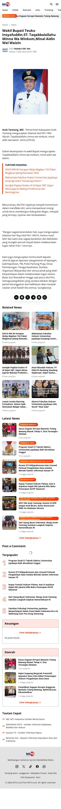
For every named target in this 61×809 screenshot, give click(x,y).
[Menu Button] (57, 4)
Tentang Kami (11, 773)
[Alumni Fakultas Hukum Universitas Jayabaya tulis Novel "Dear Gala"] (45, 389)
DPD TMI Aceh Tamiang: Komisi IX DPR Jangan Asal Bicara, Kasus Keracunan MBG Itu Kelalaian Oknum (37, 506)
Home (5, 10)
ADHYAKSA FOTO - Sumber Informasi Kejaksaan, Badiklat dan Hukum (29, 726)
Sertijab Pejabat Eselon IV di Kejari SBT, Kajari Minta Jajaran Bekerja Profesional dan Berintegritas (29, 189)
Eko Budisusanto (27, 480)
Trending (49, 10)
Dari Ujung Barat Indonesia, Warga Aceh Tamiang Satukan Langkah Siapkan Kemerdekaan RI (38, 525)
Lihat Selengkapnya (28, 537)
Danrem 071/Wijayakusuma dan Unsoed (36, 461)
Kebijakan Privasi (38, 773)
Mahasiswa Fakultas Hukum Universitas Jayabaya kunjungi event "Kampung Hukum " (44, 336)
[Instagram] (17, 766)
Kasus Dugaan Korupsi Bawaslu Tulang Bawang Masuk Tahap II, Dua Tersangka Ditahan (38, 431)
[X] (27, 297)
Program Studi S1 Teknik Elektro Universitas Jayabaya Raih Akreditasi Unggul (37, 449)
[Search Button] (51, 4)
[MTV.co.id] (6, 4)
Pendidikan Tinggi (27, 443)
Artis (38, 10)
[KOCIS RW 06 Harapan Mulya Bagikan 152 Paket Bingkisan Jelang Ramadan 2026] (15, 321)
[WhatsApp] (44, 297)
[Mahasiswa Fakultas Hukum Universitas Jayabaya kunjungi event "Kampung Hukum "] (45, 321)
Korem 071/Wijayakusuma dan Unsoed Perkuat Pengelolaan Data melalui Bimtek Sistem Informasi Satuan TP (38, 468)
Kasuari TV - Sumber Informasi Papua (24, 732)
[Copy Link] (16, 297)
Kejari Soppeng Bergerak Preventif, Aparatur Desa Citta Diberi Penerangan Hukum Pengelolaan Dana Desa (37, 676)
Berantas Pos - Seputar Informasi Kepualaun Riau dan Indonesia (31, 739)
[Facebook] (22, 297)
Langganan (24, 773)
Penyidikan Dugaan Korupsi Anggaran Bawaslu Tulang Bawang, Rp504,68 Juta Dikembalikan (37, 690)
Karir (38, 777)
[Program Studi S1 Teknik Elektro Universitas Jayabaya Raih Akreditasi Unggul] (9, 448)
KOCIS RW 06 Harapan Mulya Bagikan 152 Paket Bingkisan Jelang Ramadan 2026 (15, 336)
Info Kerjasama (27, 777)
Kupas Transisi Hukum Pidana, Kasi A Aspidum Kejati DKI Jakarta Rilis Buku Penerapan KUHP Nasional (37, 486)
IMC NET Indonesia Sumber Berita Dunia (25, 719)
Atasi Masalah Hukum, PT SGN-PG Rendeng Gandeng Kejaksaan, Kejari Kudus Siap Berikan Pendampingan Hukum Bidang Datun (44, 370)
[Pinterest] (39, 297)
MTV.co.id (17, 782)
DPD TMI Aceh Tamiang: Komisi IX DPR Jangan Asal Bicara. (37, 499)
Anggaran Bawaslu (28, 425)
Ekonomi (27, 10)
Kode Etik (52, 773)
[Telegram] (33, 297)
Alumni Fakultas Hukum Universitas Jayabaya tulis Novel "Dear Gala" (44, 404)
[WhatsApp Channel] (44, 766)
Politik (15, 10)
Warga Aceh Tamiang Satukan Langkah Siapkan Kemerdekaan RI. (36, 518)
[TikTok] (30, 766)
